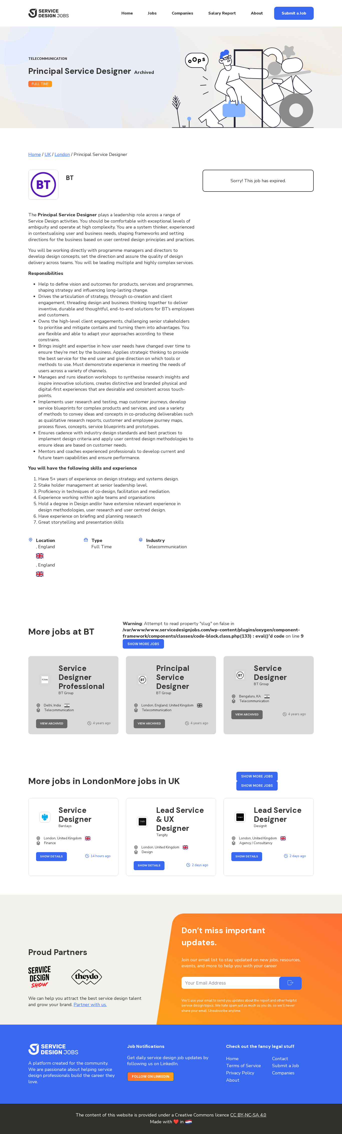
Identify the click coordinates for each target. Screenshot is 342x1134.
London (62, 154)
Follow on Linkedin (150, 1076)
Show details (53, 856)
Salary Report (222, 13)
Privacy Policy (240, 1073)
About (257, 13)
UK (48, 154)
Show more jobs (145, 645)
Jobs (152, 13)
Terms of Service (243, 1066)
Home (127, 13)
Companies (182, 13)
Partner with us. (90, 1005)
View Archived (53, 723)
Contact (280, 1059)
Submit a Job (294, 13)
